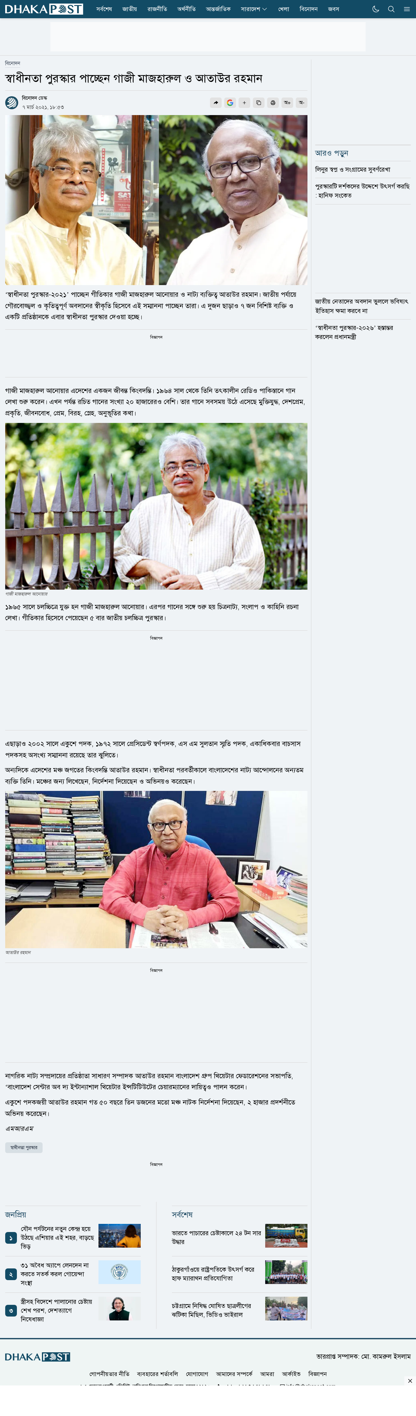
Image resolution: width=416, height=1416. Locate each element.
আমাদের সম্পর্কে (234, 1373)
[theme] (376, 9)
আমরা (267, 1373)
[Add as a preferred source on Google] (230, 103)
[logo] (44, 9)
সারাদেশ (250, 9)
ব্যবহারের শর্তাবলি (157, 1373)
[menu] (405, 9)
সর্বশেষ (104, 9)
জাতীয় (130, 9)
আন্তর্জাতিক (218, 9)
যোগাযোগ (197, 1373)
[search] (391, 9)
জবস (333, 9)
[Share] (216, 103)
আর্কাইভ (291, 1373)
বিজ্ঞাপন (317, 1373)
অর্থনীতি (186, 9)
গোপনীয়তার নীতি (109, 1373)
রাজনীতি (157, 9)
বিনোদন (309, 9)
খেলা (283, 9)
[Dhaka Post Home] (37, 1357)
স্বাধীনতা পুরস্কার (23, 1147)
